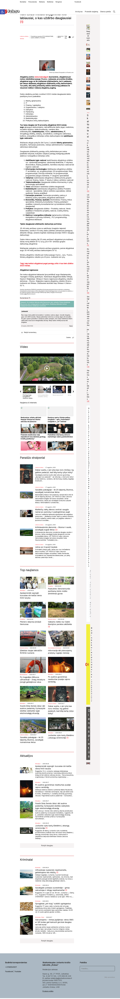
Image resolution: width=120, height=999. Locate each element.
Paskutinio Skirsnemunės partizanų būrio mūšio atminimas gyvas (59, 591)
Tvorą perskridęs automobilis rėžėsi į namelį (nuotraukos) (88, 165)
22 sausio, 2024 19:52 (27, 326)
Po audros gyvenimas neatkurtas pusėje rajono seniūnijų (59, 679)
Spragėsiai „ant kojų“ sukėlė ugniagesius (53, 903)
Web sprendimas (109, 977)
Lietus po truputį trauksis (46, 547)
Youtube (18, 971)
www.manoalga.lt (41, 77)
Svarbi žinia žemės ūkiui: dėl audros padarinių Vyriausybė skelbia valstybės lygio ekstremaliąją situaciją (52, 805)
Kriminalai (37, 867)
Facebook (9, 971)
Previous (89, 763)
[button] (2, 11)
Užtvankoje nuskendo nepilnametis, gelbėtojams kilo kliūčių (88, 219)
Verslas (22, 38)
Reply (71, 326)
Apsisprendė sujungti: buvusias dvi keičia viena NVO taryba (31, 595)
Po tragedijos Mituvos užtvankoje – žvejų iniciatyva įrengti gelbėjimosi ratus (32, 679)
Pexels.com (70, 72)
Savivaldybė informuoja (54, 648)
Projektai (50, 586)
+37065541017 (91, 690)
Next (87, 763)
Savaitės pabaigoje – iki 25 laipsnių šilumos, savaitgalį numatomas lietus (31, 739)
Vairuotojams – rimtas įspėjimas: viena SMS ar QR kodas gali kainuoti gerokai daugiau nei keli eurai (54, 922)
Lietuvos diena (24, 36)
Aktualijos (22, 590)
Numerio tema (52, 619)
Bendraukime (23, 674)
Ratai (42, 917)
